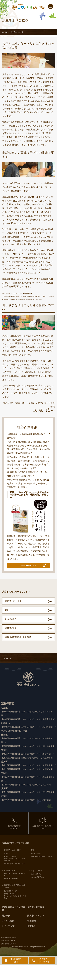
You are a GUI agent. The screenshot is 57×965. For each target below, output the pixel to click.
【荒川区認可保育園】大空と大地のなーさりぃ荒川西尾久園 (28, 792)
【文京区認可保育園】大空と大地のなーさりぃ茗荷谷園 (26, 754)
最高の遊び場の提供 (10, 878)
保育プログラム (10, 628)
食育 (6, 610)
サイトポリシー (7, 940)
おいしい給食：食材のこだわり (41, 856)
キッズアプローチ (10, 856)
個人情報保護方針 (8, 937)
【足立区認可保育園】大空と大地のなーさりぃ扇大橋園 (26, 800)
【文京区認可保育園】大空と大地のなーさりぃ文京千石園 (27, 758)
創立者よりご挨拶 (35, 907)
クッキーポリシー (8, 944)
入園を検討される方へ (42, 827)
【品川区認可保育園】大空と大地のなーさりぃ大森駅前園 (27, 769)
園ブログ (6, 915)
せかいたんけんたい (37, 877)
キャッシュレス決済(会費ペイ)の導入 (15, 897)
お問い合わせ (14, 826)
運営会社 (31, 926)
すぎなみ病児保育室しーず (13, 731)
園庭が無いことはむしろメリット (14, 874)
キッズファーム (36, 853)
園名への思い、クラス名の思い (14, 863)
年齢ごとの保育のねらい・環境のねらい (14, 860)
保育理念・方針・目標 (13, 601)
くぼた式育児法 (36, 874)
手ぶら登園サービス (10, 891)
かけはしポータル (10, 894)
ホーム (4, 32)
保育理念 (7, 853)
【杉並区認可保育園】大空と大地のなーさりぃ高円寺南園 (27, 727)
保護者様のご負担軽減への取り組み (18, 637)
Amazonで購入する (28, 565)
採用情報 (31, 920)
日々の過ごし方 (10, 619)
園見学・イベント (35, 915)
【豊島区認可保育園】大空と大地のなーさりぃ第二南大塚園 (28, 746)
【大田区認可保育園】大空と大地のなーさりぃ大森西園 (26, 784)
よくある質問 (8, 920)
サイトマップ (8, 926)
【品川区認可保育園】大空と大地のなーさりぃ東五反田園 (27, 765)
